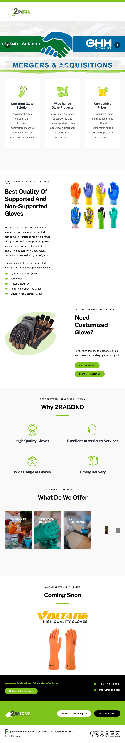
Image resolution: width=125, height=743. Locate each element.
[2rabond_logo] (20, 8)
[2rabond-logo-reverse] (17, 711)
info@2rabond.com (109, 689)
